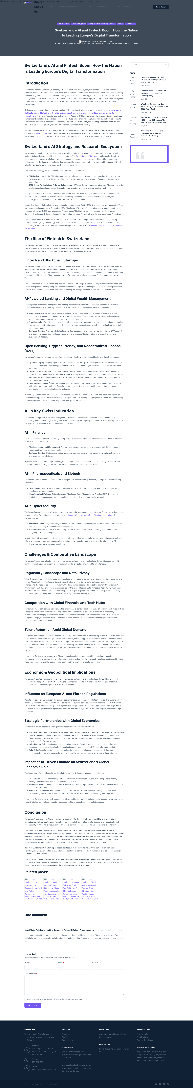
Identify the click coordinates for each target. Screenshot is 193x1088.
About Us (66, 1034)
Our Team (66, 1037)
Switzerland (130, 24)
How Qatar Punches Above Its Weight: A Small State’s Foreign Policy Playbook (153, 79)
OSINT (89, 7)
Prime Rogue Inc (38, 7)
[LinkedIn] (164, 1084)
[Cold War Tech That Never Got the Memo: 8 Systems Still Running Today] (134, 94)
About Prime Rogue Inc (123, 7)
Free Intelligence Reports (68, 7)
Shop (142, 7)
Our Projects (102, 7)
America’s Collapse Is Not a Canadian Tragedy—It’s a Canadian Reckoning (152, 133)
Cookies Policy (143, 1037)
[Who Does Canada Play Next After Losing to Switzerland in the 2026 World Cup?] (134, 107)
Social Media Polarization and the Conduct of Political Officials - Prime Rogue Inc (59, 930)
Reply (121, 930)
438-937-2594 (38, 1062)
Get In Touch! (161, 7)
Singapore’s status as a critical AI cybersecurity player (90, 515)
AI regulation (41, 133)
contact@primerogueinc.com (44, 1069)
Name (27, 963)
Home (51, 7)
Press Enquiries (105, 1037)
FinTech (120, 24)
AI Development (63, 24)
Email (61, 963)
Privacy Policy (143, 1034)
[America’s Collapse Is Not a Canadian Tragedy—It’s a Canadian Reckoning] (134, 134)
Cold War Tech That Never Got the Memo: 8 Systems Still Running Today (153, 93)
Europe (112, 24)
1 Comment (134, 44)
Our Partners (67, 1040)
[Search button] (166, 64)
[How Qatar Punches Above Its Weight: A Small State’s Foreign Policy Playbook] (134, 80)
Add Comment (30, 974)
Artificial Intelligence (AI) (98, 24)
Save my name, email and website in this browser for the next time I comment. (54, 999)
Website (95, 963)
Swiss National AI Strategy (87, 156)
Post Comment (33, 1005)
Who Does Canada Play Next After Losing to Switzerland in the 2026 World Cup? (154, 106)
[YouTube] (168, 1084)
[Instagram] (160, 1084)
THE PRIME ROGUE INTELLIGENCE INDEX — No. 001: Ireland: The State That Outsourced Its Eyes (155, 120)
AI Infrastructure (79, 24)
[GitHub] (156, 1084)
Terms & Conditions (145, 1040)
